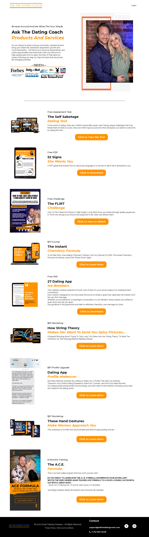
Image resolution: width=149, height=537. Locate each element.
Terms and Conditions (65, 528)
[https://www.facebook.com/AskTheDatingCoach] (128, 526)
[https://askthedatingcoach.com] (26, 5)
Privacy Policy (50, 528)
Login (133, 5)
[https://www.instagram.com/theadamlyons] (136, 526)
